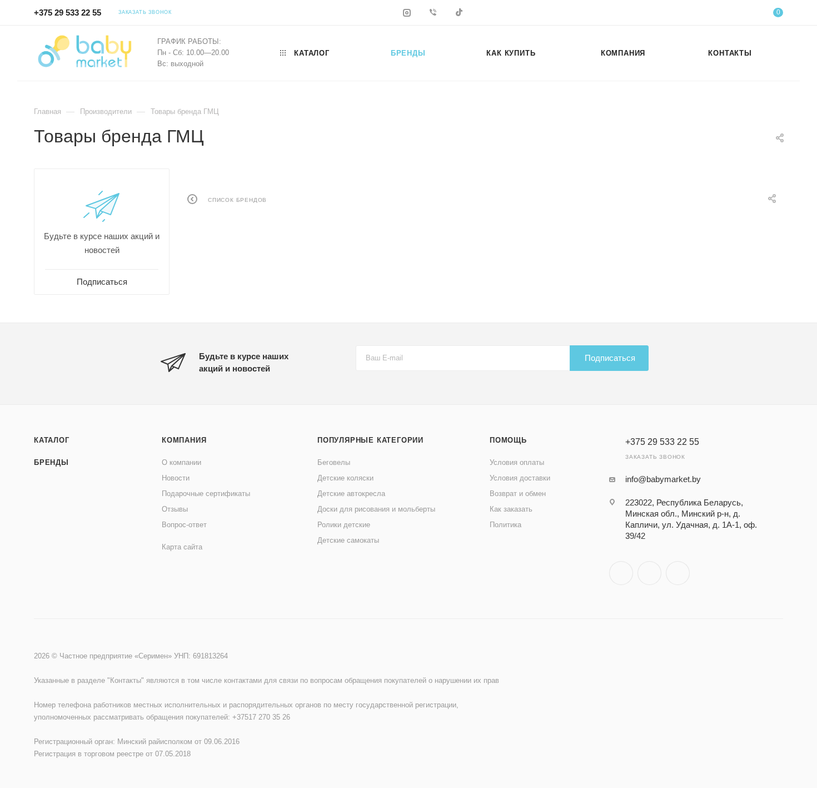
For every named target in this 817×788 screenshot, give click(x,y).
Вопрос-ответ (184, 525)
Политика (505, 525)
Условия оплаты (517, 462)
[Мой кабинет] (733, 14)
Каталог (51, 440)
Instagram (621, 573)
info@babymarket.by (663, 479)
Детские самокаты (348, 540)
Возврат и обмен (518, 493)
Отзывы (175, 509)
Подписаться (610, 358)
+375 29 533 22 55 (67, 12)
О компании (181, 462)
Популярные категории (370, 440)
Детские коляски (345, 478)
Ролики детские (343, 525)
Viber (649, 573)
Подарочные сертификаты (206, 493)
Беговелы (333, 462)
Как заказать (511, 509)
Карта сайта (182, 547)
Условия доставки (520, 478)
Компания (184, 440)
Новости (176, 478)
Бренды (51, 462)
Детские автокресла (351, 493)
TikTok (678, 573)
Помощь (508, 440)
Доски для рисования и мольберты (376, 509)
